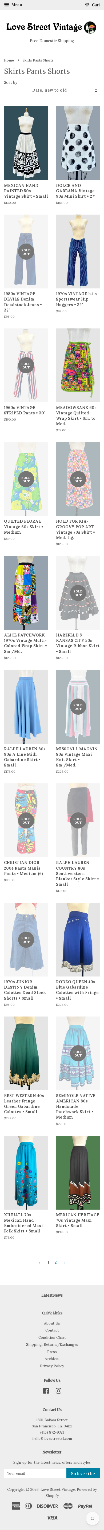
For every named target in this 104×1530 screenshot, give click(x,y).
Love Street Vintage (58, 1489)
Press (52, 1351)
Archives (52, 1358)
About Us (52, 1323)
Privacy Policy (52, 1365)
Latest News (52, 1295)
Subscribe (83, 1473)
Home (9, 60)
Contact (52, 1330)
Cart (95, 4)
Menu (16, 4)
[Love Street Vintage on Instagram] (58, 1392)
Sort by (10, 82)
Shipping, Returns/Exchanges (52, 1344)
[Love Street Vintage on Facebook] (46, 1392)
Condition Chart (52, 1337)
